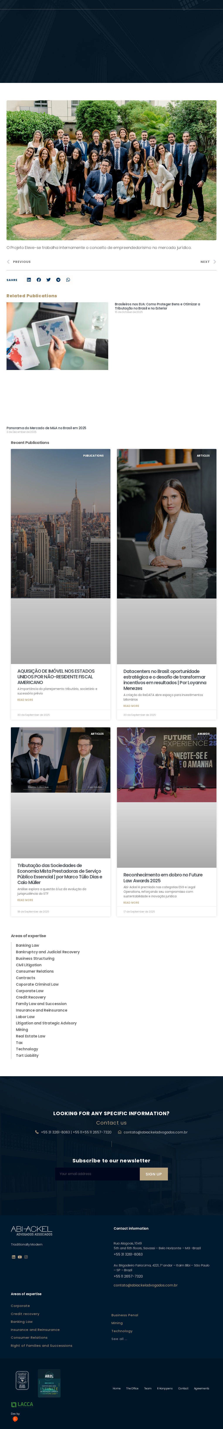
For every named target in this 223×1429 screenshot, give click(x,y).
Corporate (20, 1305)
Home (116, 1388)
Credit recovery (25, 1313)
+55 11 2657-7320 (128, 1276)
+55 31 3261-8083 (128, 1254)
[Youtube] (19, 1257)
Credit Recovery (31, 997)
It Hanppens (165, 1388)
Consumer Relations (35, 971)
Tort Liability (27, 1055)
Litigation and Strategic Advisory (46, 1023)
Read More (25, 700)
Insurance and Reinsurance (41, 1010)
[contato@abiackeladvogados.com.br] (119, 1132)
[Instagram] (26, 1257)
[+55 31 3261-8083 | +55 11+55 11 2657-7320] (37, 1132)
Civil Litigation (29, 965)
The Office (132, 1388)
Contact (183, 1388)
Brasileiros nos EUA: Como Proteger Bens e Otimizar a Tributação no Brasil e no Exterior (157, 306)
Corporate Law (30, 991)
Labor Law (25, 1016)
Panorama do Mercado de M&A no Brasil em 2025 (46, 428)
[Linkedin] (13, 1257)
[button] (29, 280)
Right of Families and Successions (42, 1345)
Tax (19, 1042)
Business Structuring (35, 958)
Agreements (201, 1388)
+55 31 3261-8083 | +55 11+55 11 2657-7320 (76, 1132)
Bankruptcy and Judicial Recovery (47, 952)
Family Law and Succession (41, 1003)
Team (148, 1388)
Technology (27, 1049)
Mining (22, 1029)
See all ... (119, 1339)
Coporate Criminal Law (37, 984)
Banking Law (27, 945)
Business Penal (125, 1315)
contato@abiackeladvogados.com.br (156, 1132)
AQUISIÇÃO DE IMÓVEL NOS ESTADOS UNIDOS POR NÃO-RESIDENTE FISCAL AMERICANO (56, 677)
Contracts (25, 977)
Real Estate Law (30, 1036)
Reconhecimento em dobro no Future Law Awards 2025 (163, 878)
